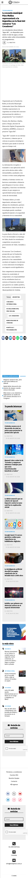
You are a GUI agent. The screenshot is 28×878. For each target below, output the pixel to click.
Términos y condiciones (14, 772)
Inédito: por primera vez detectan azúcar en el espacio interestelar (14, 605)
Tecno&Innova (7, 10)
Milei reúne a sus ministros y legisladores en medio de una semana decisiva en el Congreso (13, 395)
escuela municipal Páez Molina (12, 310)
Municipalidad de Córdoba (12, 322)
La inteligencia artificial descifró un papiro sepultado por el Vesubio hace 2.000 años (14, 572)
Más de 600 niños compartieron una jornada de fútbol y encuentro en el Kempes (11, 712)
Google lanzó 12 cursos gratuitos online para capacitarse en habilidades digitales (13, 538)
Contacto (14, 781)
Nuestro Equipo (14, 778)
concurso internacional (11, 303)
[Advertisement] (14, 83)
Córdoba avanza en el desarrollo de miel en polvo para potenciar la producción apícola (13, 429)
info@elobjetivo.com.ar (14, 864)
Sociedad (8, 687)
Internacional (10, 671)
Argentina (16, 297)
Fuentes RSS (14, 775)
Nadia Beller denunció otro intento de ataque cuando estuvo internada (12, 388)
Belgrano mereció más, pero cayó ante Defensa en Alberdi (13, 381)
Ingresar (15, 784)
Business (8, 649)
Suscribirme (14, 741)
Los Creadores (14, 316)
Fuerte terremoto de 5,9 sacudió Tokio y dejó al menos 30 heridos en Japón (10, 677)
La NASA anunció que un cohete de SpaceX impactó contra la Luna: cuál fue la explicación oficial (13, 503)
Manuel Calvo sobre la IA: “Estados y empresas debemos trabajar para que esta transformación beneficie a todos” (14, 465)
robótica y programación (11, 329)
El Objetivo (11, 42)
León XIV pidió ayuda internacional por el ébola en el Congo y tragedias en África (11, 694)
